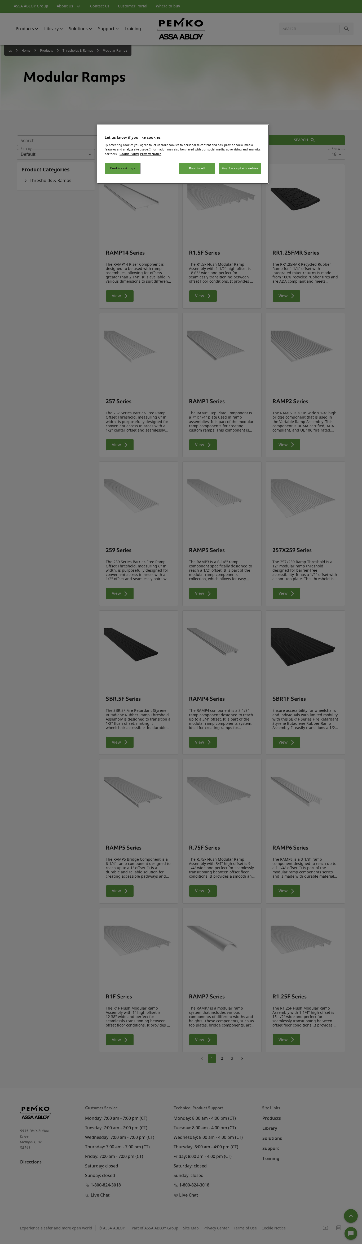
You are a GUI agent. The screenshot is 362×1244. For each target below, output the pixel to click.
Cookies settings (122, 168)
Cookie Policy (129, 154)
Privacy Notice (150, 154)
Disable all (197, 168)
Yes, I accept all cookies (240, 168)
